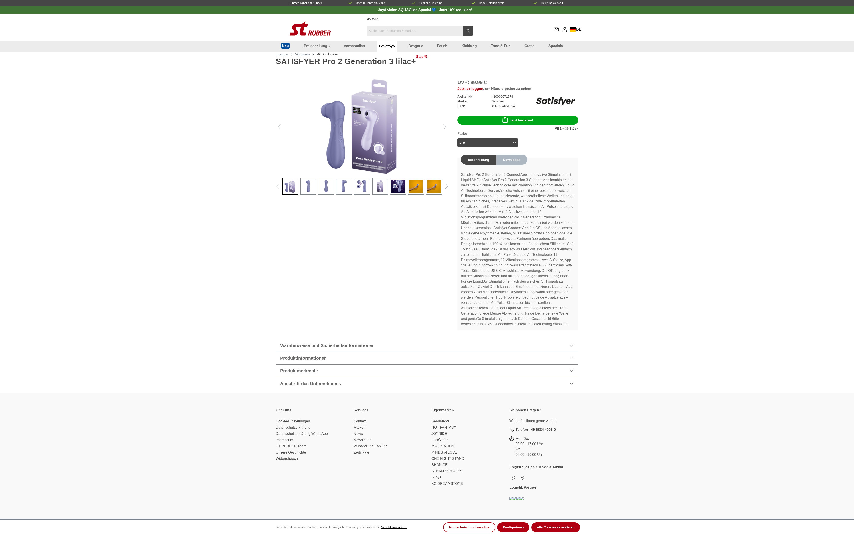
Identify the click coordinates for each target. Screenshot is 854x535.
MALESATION (442, 446)
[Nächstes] (445, 126)
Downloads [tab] (511, 160)
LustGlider (439, 440)
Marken (373, 18)
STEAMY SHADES (446, 471)
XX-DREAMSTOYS (447, 483)
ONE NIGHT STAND (447, 458)
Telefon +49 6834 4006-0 (536, 430)
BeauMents (440, 421)
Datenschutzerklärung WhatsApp (302, 434)
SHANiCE (439, 465)
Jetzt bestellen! (521, 120)
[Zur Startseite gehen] (310, 28)
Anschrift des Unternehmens (310, 383)
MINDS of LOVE (444, 452)
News (358, 434)
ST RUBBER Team (291, 446)
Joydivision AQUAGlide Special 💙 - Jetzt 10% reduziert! (425, 10)
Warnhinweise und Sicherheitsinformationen (327, 345)
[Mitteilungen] (556, 30)
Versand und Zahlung (371, 446)
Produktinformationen (303, 358)
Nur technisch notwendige (469, 527)
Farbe (462, 133)
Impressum (284, 440)
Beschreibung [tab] (478, 160)
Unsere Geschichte (291, 452)
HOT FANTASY (443, 427)
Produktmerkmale (299, 370)
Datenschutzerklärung (293, 427)
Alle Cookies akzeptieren (555, 527)
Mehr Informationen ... (394, 527)
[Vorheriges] (279, 126)
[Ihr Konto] (565, 29)
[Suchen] (468, 31)
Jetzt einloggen (470, 89)
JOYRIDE (439, 434)
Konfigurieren (513, 527)
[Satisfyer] (555, 101)
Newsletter (362, 440)
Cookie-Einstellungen (293, 421)
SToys (436, 477)
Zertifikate (361, 452)
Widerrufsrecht (287, 458)
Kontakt (360, 421)
